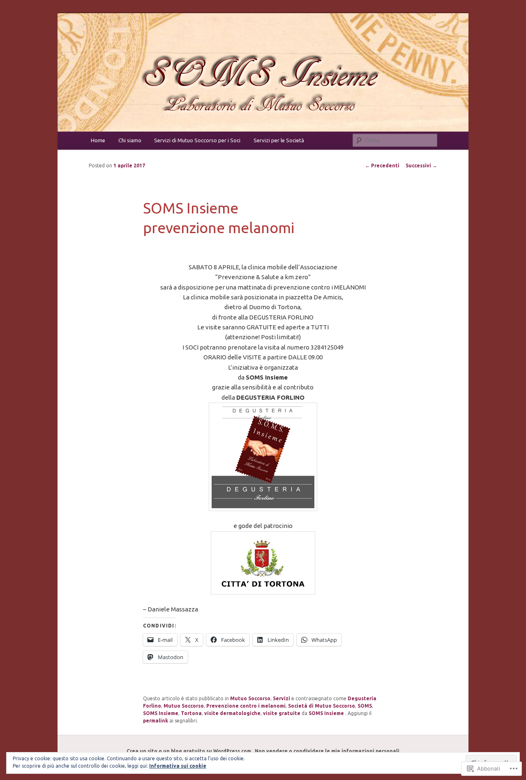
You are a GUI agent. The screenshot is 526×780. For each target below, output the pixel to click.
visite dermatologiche (232, 713)
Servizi (281, 698)
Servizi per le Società (279, 140)
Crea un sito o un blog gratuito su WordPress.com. (189, 751)
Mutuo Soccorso (250, 698)
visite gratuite (281, 713)
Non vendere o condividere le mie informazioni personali (327, 751)
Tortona (191, 713)
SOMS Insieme (160, 713)
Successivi (421, 165)
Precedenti (382, 165)
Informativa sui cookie (177, 765)
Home (98, 140)
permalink (155, 720)
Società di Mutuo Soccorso (321, 705)
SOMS (365, 705)
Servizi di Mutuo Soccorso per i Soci (197, 140)
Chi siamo (129, 140)
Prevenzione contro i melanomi (246, 705)
